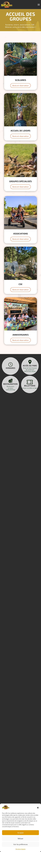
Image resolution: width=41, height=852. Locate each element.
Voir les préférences (20, 844)
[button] (38, 808)
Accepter (20, 833)
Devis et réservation (20, 85)
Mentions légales (21, 849)
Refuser (20, 838)
